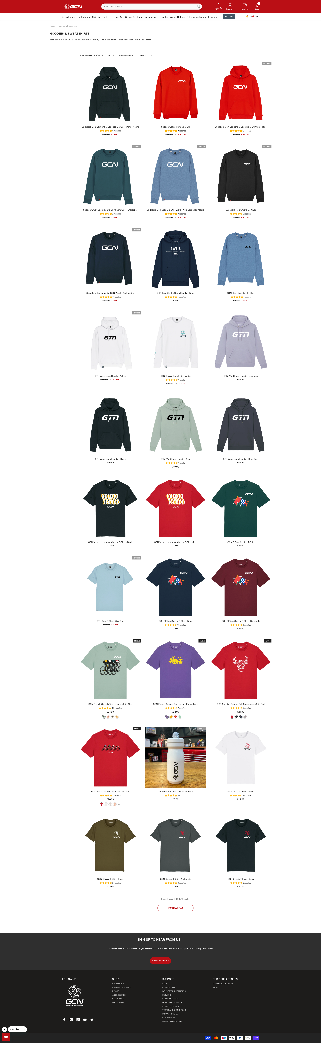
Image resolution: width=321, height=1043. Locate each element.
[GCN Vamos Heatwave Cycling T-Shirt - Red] (175, 508)
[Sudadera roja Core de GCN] (175, 93)
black (236, 717)
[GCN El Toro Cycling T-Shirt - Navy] (175, 587)
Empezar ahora (160, 960)
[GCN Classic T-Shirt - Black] (240, 845)
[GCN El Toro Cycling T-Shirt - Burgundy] (240, 587)
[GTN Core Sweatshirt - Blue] (240, 259)
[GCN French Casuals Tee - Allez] (175, 670)
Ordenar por (126, 55)
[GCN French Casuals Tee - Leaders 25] (110, 670)
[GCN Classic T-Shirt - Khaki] (110, 845)
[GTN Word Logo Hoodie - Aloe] (175, 425)
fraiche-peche (108, 717)
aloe (104, 717)
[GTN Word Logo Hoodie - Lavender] (240, 342)
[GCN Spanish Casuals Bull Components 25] (240, 670)
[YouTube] (85, 1020)
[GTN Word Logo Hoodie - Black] (110, 425)
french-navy (241, 717)
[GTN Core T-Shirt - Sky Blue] (110, 587)
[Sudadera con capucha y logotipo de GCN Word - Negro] (110, 93)
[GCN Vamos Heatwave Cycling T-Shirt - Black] (110, 508)
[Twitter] (92, 1020)
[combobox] (148, 7)
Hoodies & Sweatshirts (67, 25)
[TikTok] (78, 1020)
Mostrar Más (175, 907)
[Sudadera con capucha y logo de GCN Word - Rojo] (240, 93)
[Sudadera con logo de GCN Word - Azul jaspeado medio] (175, 176)
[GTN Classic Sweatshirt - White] (175, 342)
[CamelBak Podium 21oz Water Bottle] (175, 757)
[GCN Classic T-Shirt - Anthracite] (175, 845)
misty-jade (180, 717)
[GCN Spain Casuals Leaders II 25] (110, 757)
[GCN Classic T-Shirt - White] (240, 757)
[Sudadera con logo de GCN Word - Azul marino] (110, 259)
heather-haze (110, 804)
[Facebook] (64, 1020)
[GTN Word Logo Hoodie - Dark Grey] (240, 425)
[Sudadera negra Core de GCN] (240, 176)
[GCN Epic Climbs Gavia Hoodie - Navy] (175, 259)
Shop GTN (229, 16)
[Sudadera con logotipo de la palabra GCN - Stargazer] (110, 176)
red (175, 717)
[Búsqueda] (151, 7)
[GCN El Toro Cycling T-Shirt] (240, 508)
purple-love (167, 717)
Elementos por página (91, 55)
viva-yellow (117, 717)
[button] (110, 55)
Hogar (52, 25)
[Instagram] (71, 1020)
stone (112, 717)
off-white (106, 804)
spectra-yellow (171, 717)
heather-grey (245, 717)
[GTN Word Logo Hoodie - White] (110, 342)
